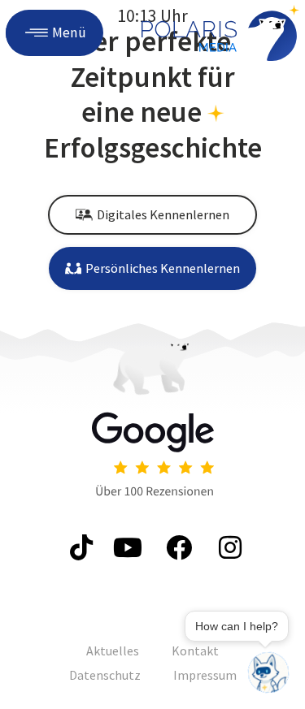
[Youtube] (128, 547)
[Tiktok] (78, 547)
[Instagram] (227, 547)
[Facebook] (177, 547)
